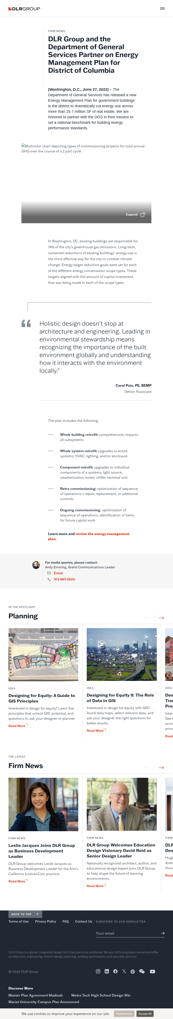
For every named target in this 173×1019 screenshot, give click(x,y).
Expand (131, 214)
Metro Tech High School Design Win (101, 995)
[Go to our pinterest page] (133, 971)
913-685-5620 (64, 579)
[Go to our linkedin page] (107, 971)
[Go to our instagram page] (98, 971)
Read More (16, 726)
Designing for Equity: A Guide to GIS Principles (41, 698)
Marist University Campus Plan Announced (43, 1002)
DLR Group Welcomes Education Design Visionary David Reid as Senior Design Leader (121, 850)
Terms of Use (18, 921)
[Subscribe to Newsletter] (162, 933)
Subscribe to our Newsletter (121, 921)
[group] (43, 683)
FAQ (65, 921)
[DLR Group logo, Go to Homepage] (24, 8)
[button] (162, 8)
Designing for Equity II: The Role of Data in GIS (120, 697)
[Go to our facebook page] (115, 971)
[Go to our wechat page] (142, 973)
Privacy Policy (45, 921)
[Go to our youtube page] (152, 971)
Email (58, 573)
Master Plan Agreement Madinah (35, 995)
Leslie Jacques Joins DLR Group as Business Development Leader (41, 850)
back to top (21, 914)
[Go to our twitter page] (124, 971)
